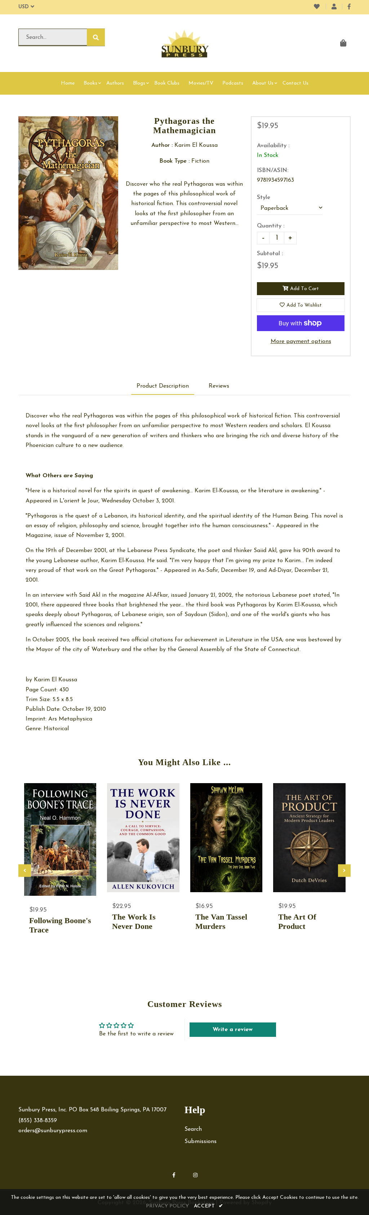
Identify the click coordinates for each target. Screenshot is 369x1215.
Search (193, 1129)
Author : (162, 145)
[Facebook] (349, 7)
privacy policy (167, 1206)
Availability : (273, 146)
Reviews (219, 386)
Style (263, 197)
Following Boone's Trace (60, 925)
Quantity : (270, 226)
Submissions (200, 1141)
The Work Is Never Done (134, 921)
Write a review (233, 1030)
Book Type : (174, 161)
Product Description (163, 386)
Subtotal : (270, 254)
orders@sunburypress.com (52, 1131)
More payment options (301, 341)
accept (208, 1206)
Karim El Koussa (55, 680)
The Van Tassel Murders (221, 921)
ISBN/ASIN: (272, 170)
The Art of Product (297, 921)
